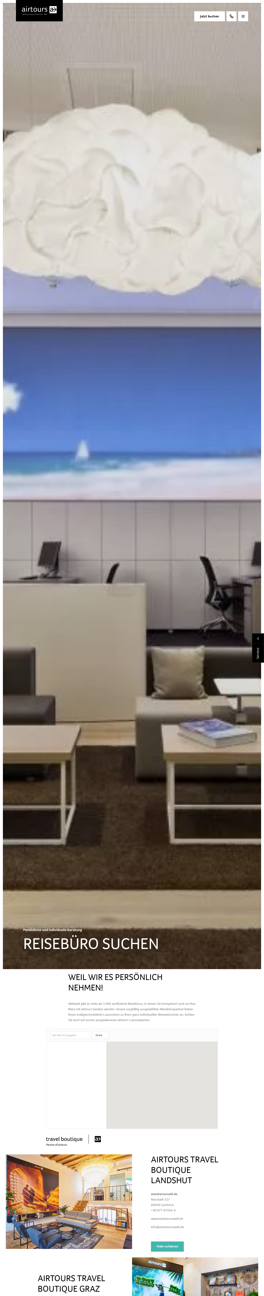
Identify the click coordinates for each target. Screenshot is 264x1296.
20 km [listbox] (98, 1036)
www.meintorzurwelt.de (167, 1219)
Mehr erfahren (167, 1246)
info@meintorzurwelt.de (167, 1227)
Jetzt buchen (209, 16)
